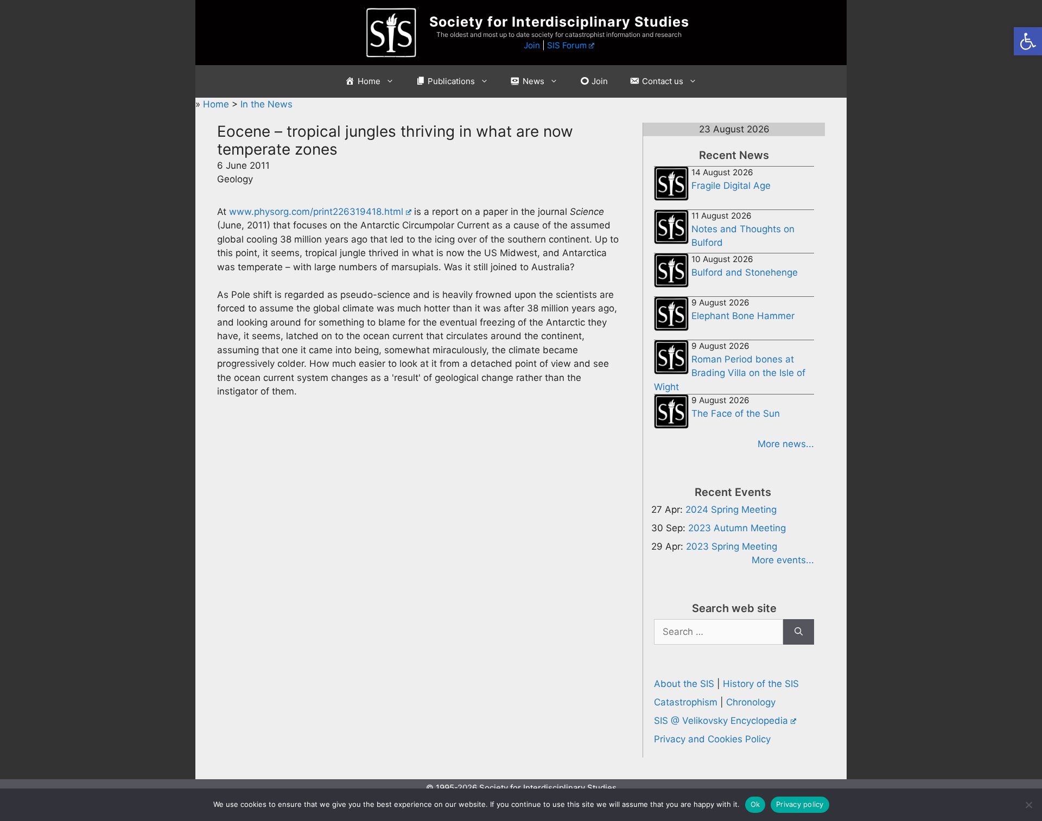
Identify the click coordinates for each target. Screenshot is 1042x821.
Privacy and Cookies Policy (712, 739)
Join (532, 45)
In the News (266, 104)
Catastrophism (685, 702)
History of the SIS (761, 683)
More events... (783, 560)
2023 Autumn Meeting (737, 528)
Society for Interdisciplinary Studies (559, 22)
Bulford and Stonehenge (744, 272)
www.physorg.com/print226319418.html (316, 211)
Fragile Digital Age (731, 185)
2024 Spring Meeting (731, 509)
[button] (1028, 41)
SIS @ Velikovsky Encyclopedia (721, 720)
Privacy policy (800, 804)
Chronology (751, 702)
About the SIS (684, 683)
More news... (786, 443)
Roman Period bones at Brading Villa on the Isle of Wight (729, 373)
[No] (1028, 804)
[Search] (798, 632)
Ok (755, 804)
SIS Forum (567, 45)
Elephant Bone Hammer (743, 315)
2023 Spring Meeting (731, 546)
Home (217, 104)
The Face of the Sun (735, 413)
